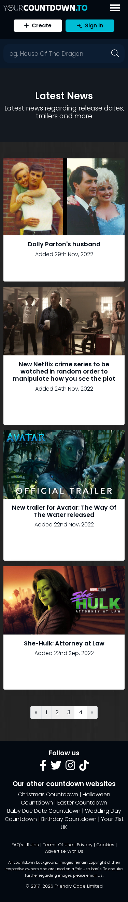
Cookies (105, 845)
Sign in (93, 25)
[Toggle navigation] (115, 8)
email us (94, 875)
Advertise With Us (64, 851)
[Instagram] (70, 767)
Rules (33, 845)
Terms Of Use (58, 845)
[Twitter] (56, 767)
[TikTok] (84, 767)
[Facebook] (43, 767)
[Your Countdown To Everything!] (45, 7)
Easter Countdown (82, 803)
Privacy (85, 845)
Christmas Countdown (48, 794)
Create (41, 25)
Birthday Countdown (69, 819)
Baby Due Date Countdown (44, 811)
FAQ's (17, 845)
